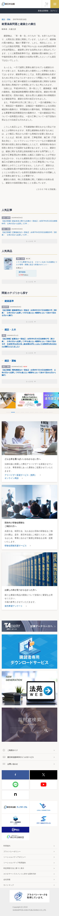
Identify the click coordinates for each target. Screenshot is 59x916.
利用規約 (6, 846)
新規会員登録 (43, 11)
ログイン (53, 11)
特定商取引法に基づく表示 (13, 868)
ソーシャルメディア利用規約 (14, 863)
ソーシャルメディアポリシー (14, 857)
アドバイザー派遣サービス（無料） (21, 475)
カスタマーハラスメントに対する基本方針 (19, 874)
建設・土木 (10, 329)
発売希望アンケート (14, 606)
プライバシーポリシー (12, 852)
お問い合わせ (12, 764)
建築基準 (9, 301)
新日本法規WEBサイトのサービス (20, 757)
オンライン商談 (12, 478)
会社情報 (6, 880)
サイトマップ (8, 885)
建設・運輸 (6, 19)
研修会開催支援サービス (16, 545)
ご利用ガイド (12, 750)
